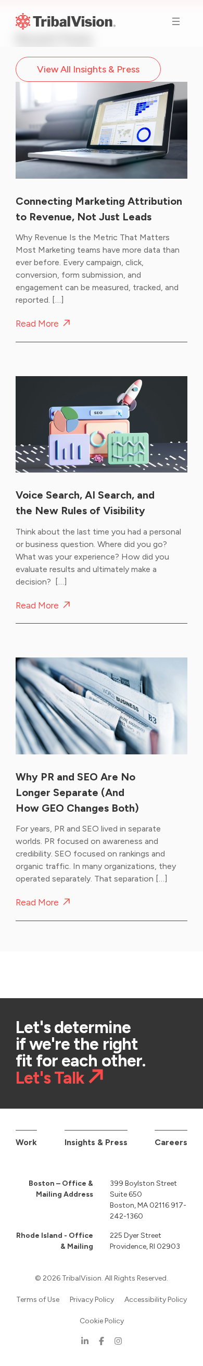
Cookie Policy (102, 1321)
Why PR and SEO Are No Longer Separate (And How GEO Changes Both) (77, 792)
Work (26, 1142)
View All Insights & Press (88, 69)
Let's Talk (50, 1077)
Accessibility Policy (155, 1299)
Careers (171, 1142)
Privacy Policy (92, 1299)
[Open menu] (175, 21)
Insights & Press (96, 1142)
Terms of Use (37, 1299)
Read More (37, 324)
